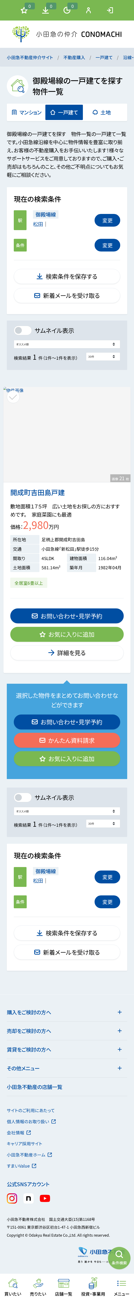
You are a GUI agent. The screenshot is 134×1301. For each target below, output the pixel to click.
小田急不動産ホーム (26, 1154)
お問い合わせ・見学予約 (71, 616)
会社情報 (15, 1132)
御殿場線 (46, 214)
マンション (31, 112)
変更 (107, 220)
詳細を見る (71, 652)
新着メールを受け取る (71, 295)
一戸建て (104, 57)
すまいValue (18, 1166)
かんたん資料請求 (71, 740)
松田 (38, 224)
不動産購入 (74, 57)
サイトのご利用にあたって (31, 1110)
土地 (105, 112)
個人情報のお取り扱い (28, 1121)
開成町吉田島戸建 (37, 492)
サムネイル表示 (54, 330)
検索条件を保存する (71, 276)
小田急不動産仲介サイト (30, 57)
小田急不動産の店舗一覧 (34, 1086)
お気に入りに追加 (71, 634)
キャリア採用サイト (24, 1143)
